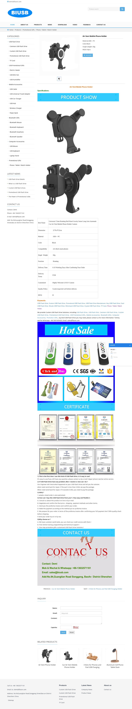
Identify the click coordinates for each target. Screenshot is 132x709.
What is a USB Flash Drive (17, 184)
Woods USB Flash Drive (57, 306)
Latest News (86, 685)
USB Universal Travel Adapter (20, 94)
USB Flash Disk (94, 312)
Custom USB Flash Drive (57, 303)
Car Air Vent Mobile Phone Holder (63, 589)
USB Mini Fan (14, 75)
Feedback (86, 25)
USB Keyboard (15, 151)
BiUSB (113, 349)
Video (75, 25)
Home (12, 25)
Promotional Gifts (28, 30)
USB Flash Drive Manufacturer (96, 303)
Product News (86, 693)
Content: (54, 618)
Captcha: (54, 627)
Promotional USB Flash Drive (75, 303)
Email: (55, 613)
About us (24, 25)
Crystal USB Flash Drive (92, 306)
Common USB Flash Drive (108, 312)
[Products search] (122, 9)
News (50, 25)
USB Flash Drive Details (17, 179)
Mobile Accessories (93, 315)
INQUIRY (88, 55)
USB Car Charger (15, 99)
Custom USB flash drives (17, 188)
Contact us (100, 25)
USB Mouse (14, 146)
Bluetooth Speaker (16, 137)
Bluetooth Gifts (106, 315)
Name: (54, 608)
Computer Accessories (16, 142)
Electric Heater (15, 70)
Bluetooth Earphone (17, 132)
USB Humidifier (15, 80)
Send (63, 632)
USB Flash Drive (82, 312)
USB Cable (13, 89)
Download (62, 25)
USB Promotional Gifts (77, 315)
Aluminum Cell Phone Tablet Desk (115, 666)
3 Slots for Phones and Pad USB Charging (92, 666)
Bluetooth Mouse (16, 122)
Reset (72, 632)
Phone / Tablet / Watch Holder (46, 30)
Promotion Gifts (52, 318)
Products (38, 25)
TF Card (103, 306)
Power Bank (14, 113)
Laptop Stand (14, 156)
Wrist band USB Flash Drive (74, 306)
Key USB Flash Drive (113, 303)
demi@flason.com (15, 2)
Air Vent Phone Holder (47, 665)
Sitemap (11, 700)
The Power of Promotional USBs (19, 197)
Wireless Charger (16, 108)
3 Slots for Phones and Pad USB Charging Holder (105, 589)
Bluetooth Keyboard (17, 127)
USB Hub (13, 103)
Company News (86, 690)
